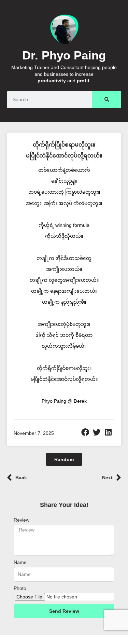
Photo (20, 588)
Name (20, 562)
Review (21, 520)
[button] (85, 432)
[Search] (106, 99)
